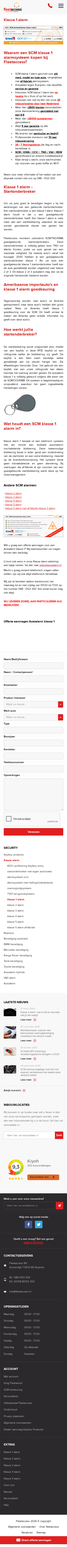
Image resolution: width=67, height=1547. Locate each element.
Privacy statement (14, 1416)
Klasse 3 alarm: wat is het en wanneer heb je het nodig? (40, 1014)
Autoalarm (9, 983)
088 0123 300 (22, 1277)
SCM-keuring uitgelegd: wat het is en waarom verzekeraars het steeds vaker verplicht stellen (40, 1073)
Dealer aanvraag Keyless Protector (24, 1429)
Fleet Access (22, 7)
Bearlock (9, 933)
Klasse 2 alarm (12, 1458)
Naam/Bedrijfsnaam (16, 659)
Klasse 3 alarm (12, 1465)
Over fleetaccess (49, 1526)
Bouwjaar (9, 736)
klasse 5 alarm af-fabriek (21, 927)
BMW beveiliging (13, 944)
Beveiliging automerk (16, 938)
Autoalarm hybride (14, 972)
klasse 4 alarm (13, 500)
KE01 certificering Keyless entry (25, 865)
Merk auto (10, 710)
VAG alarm (9, 977)
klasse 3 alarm (13, 497)
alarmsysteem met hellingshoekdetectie (30, 882)
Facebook (28, 1224)
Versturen (33, 832)
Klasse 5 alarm (12, 1478)
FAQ (6, 1505)
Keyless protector (14, 854)
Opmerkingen (12, 775)
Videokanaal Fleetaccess (18, 1403)
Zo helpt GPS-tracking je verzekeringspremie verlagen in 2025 (39, 1053)
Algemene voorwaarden (17, 1422)
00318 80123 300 (24, 1281)
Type (6, 723)
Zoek (59, 1135)
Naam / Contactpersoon (18, 672)
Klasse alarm (11, 860)
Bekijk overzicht (12, 1090)
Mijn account (11, 1376)
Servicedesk (11, 1396)
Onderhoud (10, 1409)
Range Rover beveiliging (18, 955)
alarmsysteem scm (17, 877)
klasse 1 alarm (15, 899)
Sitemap (41, 1532)
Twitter (38, 1224)
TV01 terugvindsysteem (20, 893)
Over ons (9, 1485)
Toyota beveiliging (14, 966)
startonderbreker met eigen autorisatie (29, 871)
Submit (59, 1205)
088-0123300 (50, 7)
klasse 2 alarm (13, 493)
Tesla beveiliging (13, 961)
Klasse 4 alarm (12, 1471)
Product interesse (15, 698)
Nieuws (8, 1491)
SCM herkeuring (13, 1389)
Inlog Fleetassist (13, 1383)
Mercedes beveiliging (16, 949)
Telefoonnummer (14, 762)
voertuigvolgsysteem (19, 888)
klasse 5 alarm (13, 504)
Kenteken (9, 749)
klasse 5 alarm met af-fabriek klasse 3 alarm (30, 508)
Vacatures (27, 1532)
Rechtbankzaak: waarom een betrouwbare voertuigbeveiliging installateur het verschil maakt (37, 1034)
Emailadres (11, 685)
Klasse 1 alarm (12, 1452)
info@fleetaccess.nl (20, 1291)
